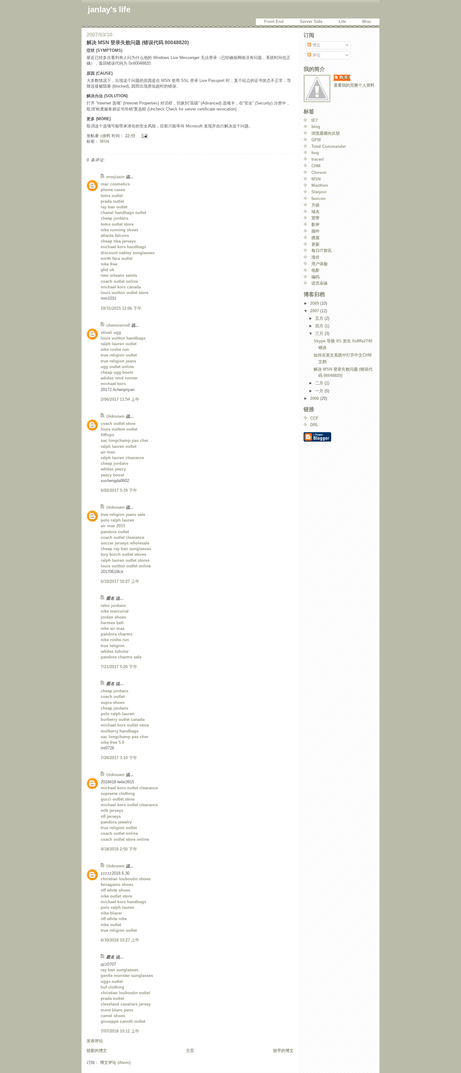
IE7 (314, 120)
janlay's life (109, 9)
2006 (315, 398)
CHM (316, 166)
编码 (315, 277)
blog (315, 126)
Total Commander (328, 146)
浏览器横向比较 (325, 133)
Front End (273, 21)
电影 (315, 270)
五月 (320, 318)
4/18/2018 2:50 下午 (119, 849)
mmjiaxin (115, 176)
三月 (320, 333)
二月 (320, 383)
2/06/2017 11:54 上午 (120, 399)
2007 (315, 310)
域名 (315, 211)
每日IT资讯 (321, 250)
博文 (316, 45)
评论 (316, 55)
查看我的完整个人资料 (354, 85)
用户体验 (319, 263)
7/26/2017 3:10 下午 (119, 757)
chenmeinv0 (118, 325)
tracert (317, 159)
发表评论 (95, 1040)
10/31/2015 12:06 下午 (121, 308)
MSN (104, 141)
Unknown (115, 416)
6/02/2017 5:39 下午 (119, 490)
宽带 (315, 218)
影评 (315, 224)
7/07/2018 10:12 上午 (120, 1031)
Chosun (318, 172)
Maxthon (319, 185)
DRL (314, 424)
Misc (366, 21)
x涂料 (345, 77)
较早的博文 (283, 1050)
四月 (320, 326)
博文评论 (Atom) (115, 1062)
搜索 (315, 237)
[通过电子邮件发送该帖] (144, 135)
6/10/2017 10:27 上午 (120, 581)
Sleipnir (319, 192)
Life (342, 21)
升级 (315, 205)
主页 (190, 1050)
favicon (318, 198)
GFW (316, 139)
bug (315, 152)
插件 (315, 231)
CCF (314, 418)
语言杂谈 (319, 283)
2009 (315, 303)
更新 (315, 244)
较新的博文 (97, 1050)
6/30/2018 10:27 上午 (120, 940)
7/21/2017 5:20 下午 (119, 666)
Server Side (311, 21)
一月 (320, 391)
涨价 (315, 257)
